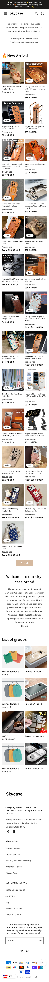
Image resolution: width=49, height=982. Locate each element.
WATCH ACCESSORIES (9, 738)
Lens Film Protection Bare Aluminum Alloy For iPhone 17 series (35, 206)
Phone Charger (32, 768)
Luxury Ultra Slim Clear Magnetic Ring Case (11, 205)
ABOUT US (10, 896)
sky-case (20, 977)
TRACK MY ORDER (13, 914)
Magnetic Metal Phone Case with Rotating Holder (12, 280)
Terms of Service (13, 848)
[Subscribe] (40, 940)
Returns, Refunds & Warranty (18, 860)
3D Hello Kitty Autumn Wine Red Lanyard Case (35, 510)
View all (25, 563)
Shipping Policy (12, 854)
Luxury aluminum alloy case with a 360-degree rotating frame (35, 89)
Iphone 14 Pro (32, 703)
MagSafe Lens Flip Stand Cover (34, 242)
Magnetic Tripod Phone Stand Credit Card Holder (34, 434)
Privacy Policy (11, 873)
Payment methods (13, 908)
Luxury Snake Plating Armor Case (12, 242)
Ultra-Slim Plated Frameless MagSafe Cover (12, 88)
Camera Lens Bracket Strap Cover (35, 165)
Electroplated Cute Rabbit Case (12, 547)
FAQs (7, 902)
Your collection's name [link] (10, 673)
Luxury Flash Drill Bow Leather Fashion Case (33, 472)
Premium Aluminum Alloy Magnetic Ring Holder (34, 357)
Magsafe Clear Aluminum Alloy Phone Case (11, 357)
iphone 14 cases (33, 671)
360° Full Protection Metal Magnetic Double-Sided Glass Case (12, 166)
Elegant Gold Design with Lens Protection (34, 127)
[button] (5, 13)
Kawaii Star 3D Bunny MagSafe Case (10, 510)
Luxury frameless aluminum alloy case (35, 280)
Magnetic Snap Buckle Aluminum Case (10, 127)
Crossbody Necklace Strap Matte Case (12, 395)
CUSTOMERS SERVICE (15, 890)
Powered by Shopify (31, 977)
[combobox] (9, 976)
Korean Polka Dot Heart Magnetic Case (11, 472)
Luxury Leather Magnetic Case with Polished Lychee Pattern (35, 318)
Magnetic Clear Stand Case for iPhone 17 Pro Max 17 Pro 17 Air (36, 396)
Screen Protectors (34, 736)
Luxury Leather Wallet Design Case (10, 317)
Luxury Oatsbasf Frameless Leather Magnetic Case (12, 434)
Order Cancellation (14, 867)
